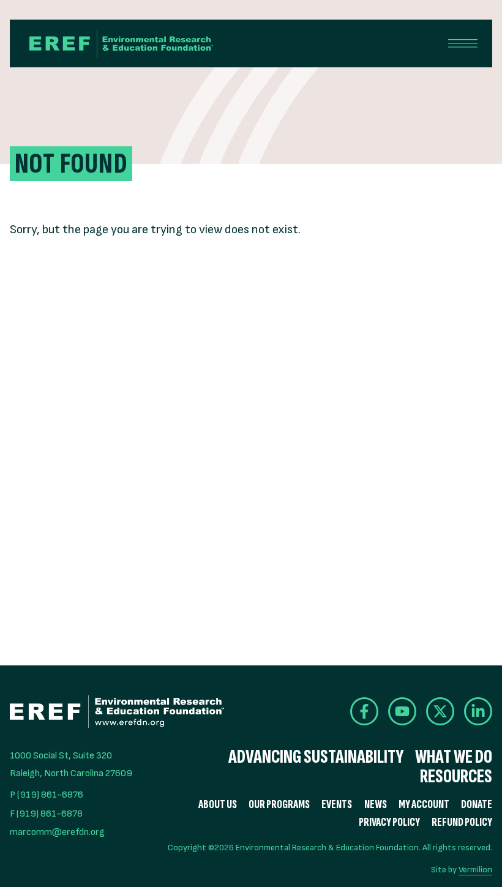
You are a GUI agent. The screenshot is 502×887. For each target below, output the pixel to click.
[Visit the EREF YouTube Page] (402, 711)
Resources (456, 777)
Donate (476, 805)
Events (336, 805)
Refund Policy (462, 822)
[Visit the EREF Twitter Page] (440, 711)
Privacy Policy (389, 822)
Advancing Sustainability (315, 757)
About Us (217, 805)
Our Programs (279, 805)
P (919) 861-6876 (46, 795)
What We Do (453, 757)
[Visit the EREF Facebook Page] (364, 711)
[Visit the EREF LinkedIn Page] (478, 711)
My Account (424, 805)
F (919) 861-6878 (46, 814)
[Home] (121, 43)
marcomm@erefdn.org (57, 832)
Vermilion (475, 869)
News (375, 805)
